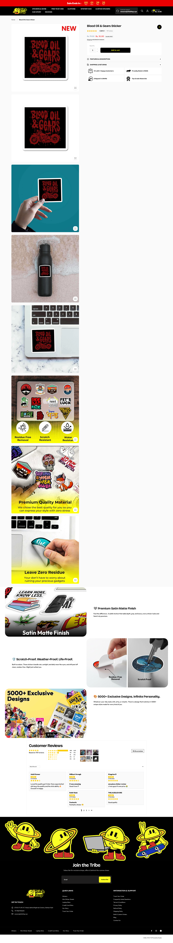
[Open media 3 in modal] (45, 198)
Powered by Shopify (157, 937)
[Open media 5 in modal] (45, 339)
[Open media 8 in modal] (45, 550)
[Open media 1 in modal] (45, 58)
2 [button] (83, 810)
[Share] (159, 27)
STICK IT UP (149, 937)
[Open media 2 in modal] (45, 128)
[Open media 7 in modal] (45, 479)
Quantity (92, 46)
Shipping (89, 39)
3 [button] (86, 810)
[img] (47, 780)
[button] (40, 9)
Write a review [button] (138, 751)
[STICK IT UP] (36, 897)
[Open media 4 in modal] (45, 268)
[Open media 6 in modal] (45, 409)
